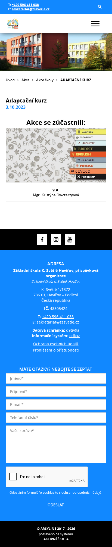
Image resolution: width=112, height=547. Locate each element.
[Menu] (95, 23)
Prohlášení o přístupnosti (56, 350)
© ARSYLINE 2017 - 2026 (56, 528)
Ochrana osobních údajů (55, 343)
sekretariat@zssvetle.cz (30, 9)
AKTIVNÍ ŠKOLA (56, 539)
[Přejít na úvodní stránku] (22, 23)
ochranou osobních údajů (81, 492)
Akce (25, 79)
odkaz (74, 335)
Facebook (42, 239)
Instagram (56, 239)
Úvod (10, 79)
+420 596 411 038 (25, 4)
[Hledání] (100, 7)
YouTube (70, 239)
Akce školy (45, 79)
